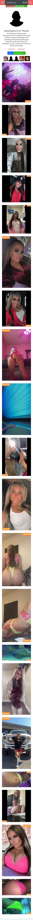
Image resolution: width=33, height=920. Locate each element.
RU (26, 2)
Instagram (21, 49)
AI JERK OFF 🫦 (19, 53)
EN (24, 2)
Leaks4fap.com (11, 2)
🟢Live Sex (10, 6)
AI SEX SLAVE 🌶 (21, 6)
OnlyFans (11, 49)
